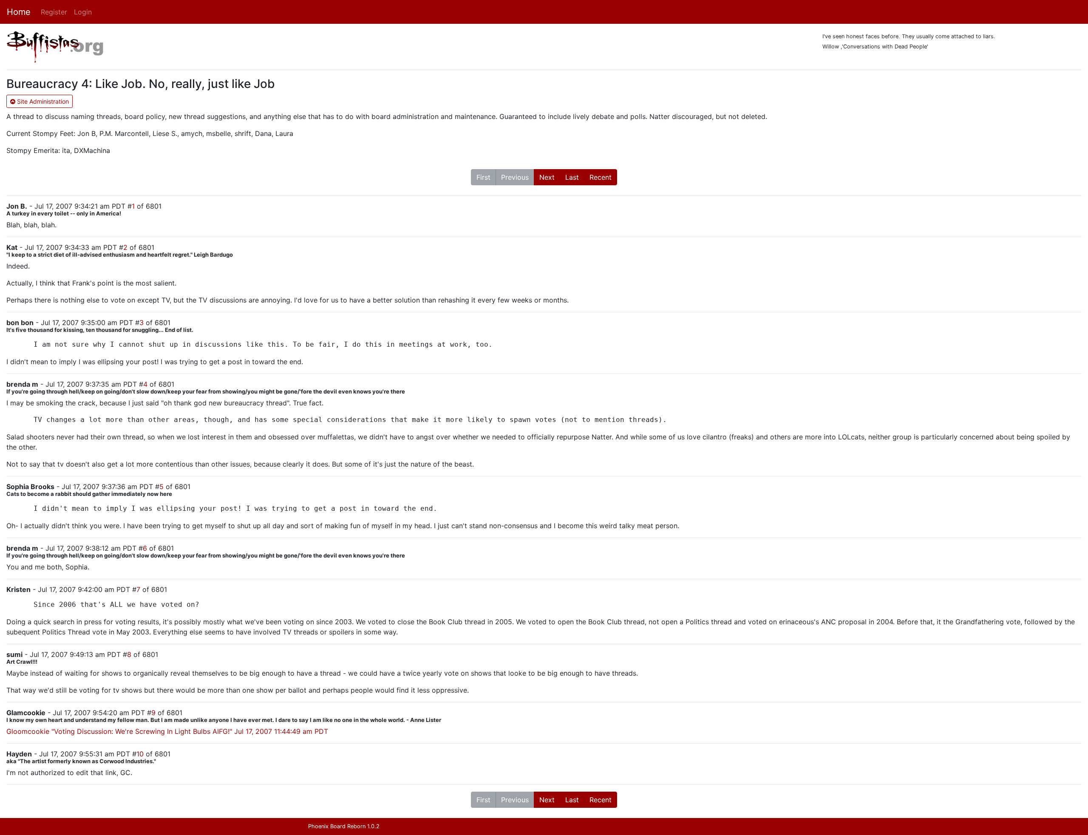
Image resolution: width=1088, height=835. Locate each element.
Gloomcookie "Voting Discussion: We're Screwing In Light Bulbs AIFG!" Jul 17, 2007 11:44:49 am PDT (167, 731)
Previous (515, 177)
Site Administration (42, 101)
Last (572, 177)
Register (54, 12)
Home (19, 12)
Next (547, 177)
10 (140, 754)
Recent (600, 177)
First (483, 177)
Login (83, 12)
